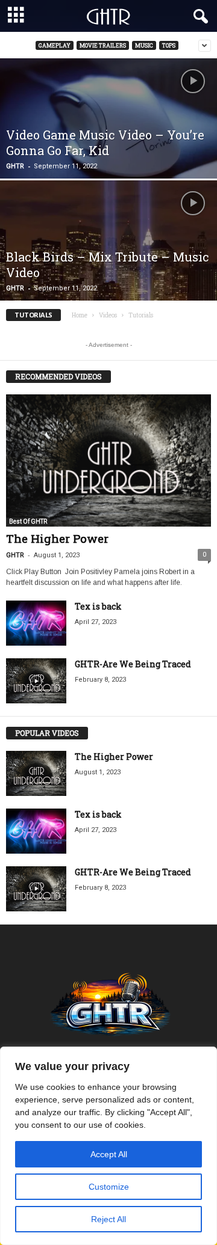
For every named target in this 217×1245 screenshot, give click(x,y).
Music (144, 45)
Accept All (108, 1154)
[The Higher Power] (108, 460)
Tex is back (98, 606)
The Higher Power (57, 538)
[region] (108, 1146)
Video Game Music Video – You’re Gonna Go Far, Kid (105, 142)
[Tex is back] (36, 623)
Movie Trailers (103, 45)
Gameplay (55, 45)
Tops (168, 45)
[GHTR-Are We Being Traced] (36, 680)
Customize (109, 1186)
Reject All (108, 1219)
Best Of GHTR (28, 521)
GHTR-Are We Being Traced (133, 664)
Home (79, 315)
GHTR (15, 166)
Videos (108, 315)
